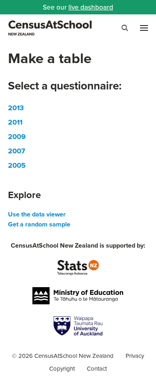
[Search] (125, 28)
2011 (15, 122)
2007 (16, 151)
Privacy (135, 355)
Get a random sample (39, 224)
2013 (16, 108)
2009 (17, 136)
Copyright (62, 368)
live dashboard (90, 7)
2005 (17, 165)
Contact (97, 368)
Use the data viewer (37, 214)
